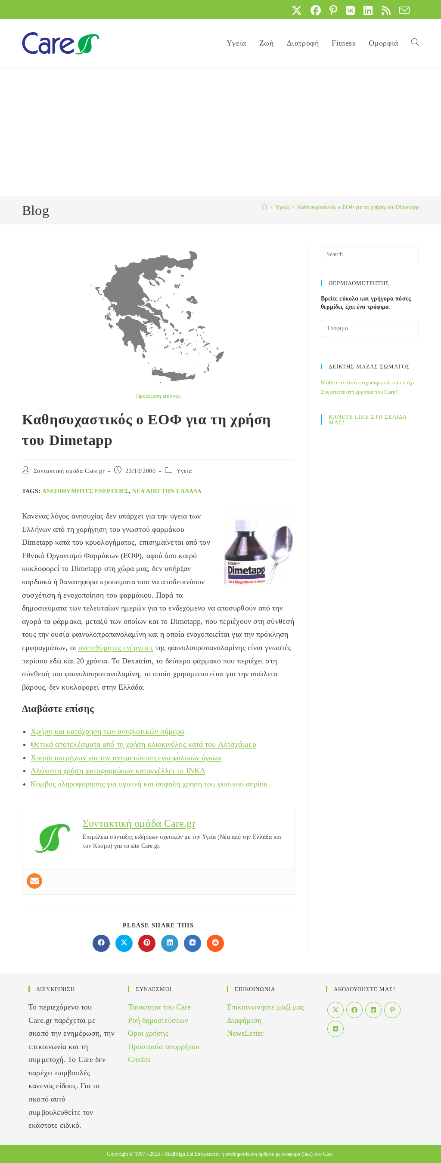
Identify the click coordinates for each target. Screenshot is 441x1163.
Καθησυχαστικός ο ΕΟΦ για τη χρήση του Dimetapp (358, 207)
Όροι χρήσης (148, 1033)
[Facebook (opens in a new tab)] (315, 10)
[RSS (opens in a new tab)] (386, 10)
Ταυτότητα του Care (159, 1007)
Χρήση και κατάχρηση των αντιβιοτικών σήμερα (107, 731)
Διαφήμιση (244, 1020)
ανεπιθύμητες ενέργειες (85, 491)
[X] (335, 1010)
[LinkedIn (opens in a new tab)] (368, 10)
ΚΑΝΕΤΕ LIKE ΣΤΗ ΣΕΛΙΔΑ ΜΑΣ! (368, 420)
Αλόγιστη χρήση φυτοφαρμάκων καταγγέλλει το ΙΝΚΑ (118, 770)
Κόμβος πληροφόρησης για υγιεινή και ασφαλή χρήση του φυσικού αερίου (149, 783)
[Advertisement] (220, 132)
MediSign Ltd (179, 1154)
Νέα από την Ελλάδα (167, 491)
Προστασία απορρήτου (164, 1046)
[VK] (335, 1029)
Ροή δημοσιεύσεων (158, 1020)
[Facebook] (354, 1010)
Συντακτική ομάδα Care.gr (69, 471)
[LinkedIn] (373, 1010)
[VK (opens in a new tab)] (350, 10)
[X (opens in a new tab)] (296, 10)
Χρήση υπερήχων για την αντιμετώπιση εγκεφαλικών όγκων (126, 757)
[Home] (264, 207)
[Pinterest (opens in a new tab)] (333, 10)
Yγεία (184, 471)
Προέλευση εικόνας (158, 396)
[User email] (34, 881)
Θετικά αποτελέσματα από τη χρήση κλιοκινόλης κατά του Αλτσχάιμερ (143, 744)
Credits (139, 1059)
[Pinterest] (392, 1010)
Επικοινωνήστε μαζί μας (265, 1007)
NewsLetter (245, 1033)
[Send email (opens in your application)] (402, 10)
